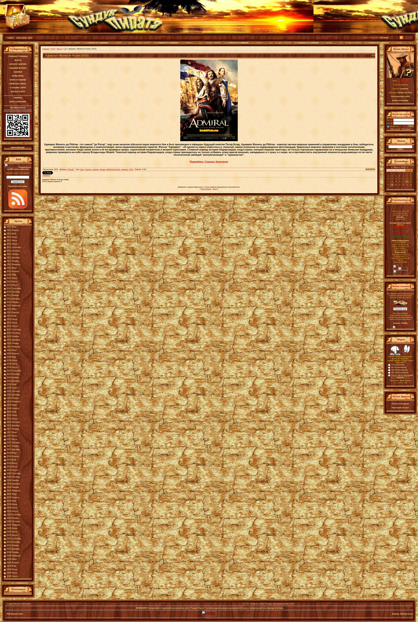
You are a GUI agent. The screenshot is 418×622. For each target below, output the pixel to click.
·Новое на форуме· (400, 100)
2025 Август (13, 535)
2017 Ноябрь (13, 446)
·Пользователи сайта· (400, 96)
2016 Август (13, 418)
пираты (96, 169)
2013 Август (13, 326)
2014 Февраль (14, 346)
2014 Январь (13, 343)
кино (82, 169)
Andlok (400, 231)
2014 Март (12, 350)
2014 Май (11, 357)
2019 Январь (13, 487)
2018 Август (13, 470)
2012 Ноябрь (13, 295)
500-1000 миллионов (399, 372)
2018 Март (12, 453)
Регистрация (21, 38)
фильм (102, 169)
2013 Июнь (12, 319)
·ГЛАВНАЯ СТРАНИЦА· (18, 56)
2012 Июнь (12, 278)
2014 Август (13, 367)
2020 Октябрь (13, 521)
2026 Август (13, 576)
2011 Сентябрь (14, 247)
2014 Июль (12, 364)
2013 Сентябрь (14, 329)
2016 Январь (13, 398)
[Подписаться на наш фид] (18, 208)
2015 (53, 49)
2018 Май (11, 460)
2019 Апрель (13, 497)
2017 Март (12, 432)
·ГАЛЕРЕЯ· (18, 72)
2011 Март (12, 226)
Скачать (88, 169)
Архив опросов (405, 380)
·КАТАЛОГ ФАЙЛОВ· (18, 64)
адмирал (124, 169)
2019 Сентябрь (14, 514)
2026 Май (11, 566)
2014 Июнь (12, 360)
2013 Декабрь (13, 340)
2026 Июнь (12, 569)
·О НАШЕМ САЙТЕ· (17, 88)
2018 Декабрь (13, 483)
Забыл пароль (395, 129)
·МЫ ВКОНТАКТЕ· (18, 108)
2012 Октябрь (13, 292)
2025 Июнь (12, 528)
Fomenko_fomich (400, 237)
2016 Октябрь (13, 422)
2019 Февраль (14, 490)
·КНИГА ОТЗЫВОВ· (17, 80)
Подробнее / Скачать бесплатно (209, 161)
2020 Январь (13, 518)
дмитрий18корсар (400, 227)
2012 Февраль (14, 264)
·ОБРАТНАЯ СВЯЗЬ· (18, 84)
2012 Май (11, 274)
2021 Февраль (14, 525)
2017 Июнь (12, 436)
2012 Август (13, 285)
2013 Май (11, 316)
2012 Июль (12, 281)
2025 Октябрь (13, 542)
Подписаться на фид (17, 186)
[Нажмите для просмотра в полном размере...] (209, 140)
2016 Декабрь (13, 425)
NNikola (400, 225)
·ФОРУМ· (18, 60)
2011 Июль (12, 240)
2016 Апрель (13, 408)
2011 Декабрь (13, 257)
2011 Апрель (13, 230)
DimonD (71, 169)
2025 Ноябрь (13, 545)
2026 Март (12, 559)
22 (407, 182)
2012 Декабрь (13, 298)
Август (59, 49)
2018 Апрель (13, 456)
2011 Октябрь (13, 250)
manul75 (400, 235)
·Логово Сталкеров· (400, 404)
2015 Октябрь (13, 391)
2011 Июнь (12, 237)
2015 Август (13, 388)
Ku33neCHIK (400, 233)
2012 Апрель (13, 271)
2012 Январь (13, 261)
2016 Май (11, 412)
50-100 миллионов (398, 367)
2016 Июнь (12, 415)
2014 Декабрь (13, 381)
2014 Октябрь (13, 374)
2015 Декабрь (13, 394)
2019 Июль (12, 507)
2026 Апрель (13, 562)
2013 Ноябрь (13, 336)
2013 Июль (12, 322)
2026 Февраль (14, 555)
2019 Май (11, 501)
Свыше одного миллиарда (402, 375)
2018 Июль (12, 466)
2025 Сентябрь (14, 538)
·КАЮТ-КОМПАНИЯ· (18, 102)
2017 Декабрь (13, 449)
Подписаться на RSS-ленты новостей (19, 168)
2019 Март (12, 494)
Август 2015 (400, 167)
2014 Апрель (13, 353)
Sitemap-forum (406, 614)
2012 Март (12, 268)
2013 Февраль (14, 305)
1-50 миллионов (397, 365)
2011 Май (11, 233)
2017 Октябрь (13, 442)
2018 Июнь (12, 463)
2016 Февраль (14, 401)
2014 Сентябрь (14, 370)
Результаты (394, 380)
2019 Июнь (12, 504)
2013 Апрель (13, 312)
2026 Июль (12, 573)
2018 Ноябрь (13, 480)
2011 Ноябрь (13, 254)
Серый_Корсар (400, 229)
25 (65, 49)
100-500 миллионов (399, 370)
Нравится (46, 175)
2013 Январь (13, 302)
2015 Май (11, 384)
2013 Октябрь (13, 333)
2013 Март (12, 309)
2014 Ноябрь (13, 377)
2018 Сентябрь (14, 473)
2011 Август (12, 244)
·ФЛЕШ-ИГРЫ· (17, 76)
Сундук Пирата (13, 604)
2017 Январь (13, 429)
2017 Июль (12, 439)
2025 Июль (12, 531)
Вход (30, 38)
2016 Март (12, 405)
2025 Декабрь (13, 549)
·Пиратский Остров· (400, 408)
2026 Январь (13, 552)
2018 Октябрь (13, 477)
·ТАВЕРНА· (18, 98)
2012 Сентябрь (14, 288)
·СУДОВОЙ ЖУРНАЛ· (17, 68)
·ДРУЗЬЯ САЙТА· (17, 92)
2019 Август (13, 511)
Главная (10, 38)
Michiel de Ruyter (113, 169)
